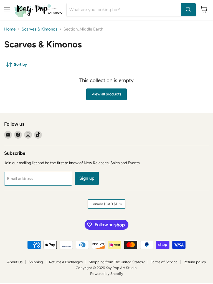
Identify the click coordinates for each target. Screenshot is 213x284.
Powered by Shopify (106, 274)
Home (10, 29)
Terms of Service (164, 262)
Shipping (36, 262)
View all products (106, 94)
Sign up (86, 178)
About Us (14, 262)
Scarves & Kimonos (39, 29)
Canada (104, 204)
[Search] (188, 9)
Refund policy (195, 262)
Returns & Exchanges (66, 262)
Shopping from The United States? (117, 262)
